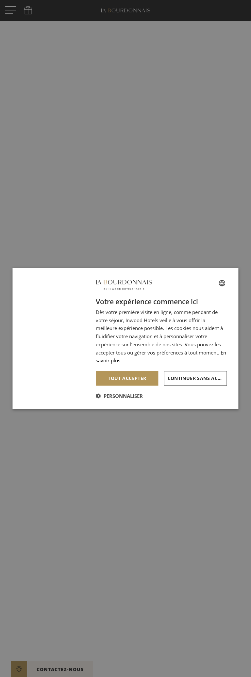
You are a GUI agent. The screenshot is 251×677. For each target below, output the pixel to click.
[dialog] (125, 338)
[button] (119, 395)
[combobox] (222, 283)
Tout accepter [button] (127, 378)
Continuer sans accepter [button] (197, 378)
